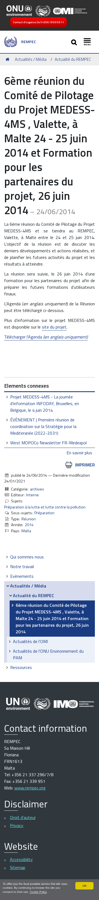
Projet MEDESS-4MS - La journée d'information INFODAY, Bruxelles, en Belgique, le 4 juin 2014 (44, 403)
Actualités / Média (30, 59)
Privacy (16, 825)
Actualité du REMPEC (73, 59)
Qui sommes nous (27, 556)
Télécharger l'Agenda (46, 337)
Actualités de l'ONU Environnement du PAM (48, 654)
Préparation (44, 513)
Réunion (28, 519)
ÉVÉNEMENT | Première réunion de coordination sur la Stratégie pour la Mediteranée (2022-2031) (43, 426)
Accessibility (21, 859)
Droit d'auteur (23, 817)
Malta (26, 531)
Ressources (21, 667)
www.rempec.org (30, 787)
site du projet (54, 327)
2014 (29, 525)
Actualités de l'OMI (30, 641)
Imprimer (85, 464)
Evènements (22, 576)
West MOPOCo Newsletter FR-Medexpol (48, 442)
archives (37, 489)
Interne (32, 495)
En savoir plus (79, 452)
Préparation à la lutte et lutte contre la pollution (45, 507)
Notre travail (22, 566)
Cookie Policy (38, 891)
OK (84, 885)
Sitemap (17, 867)
